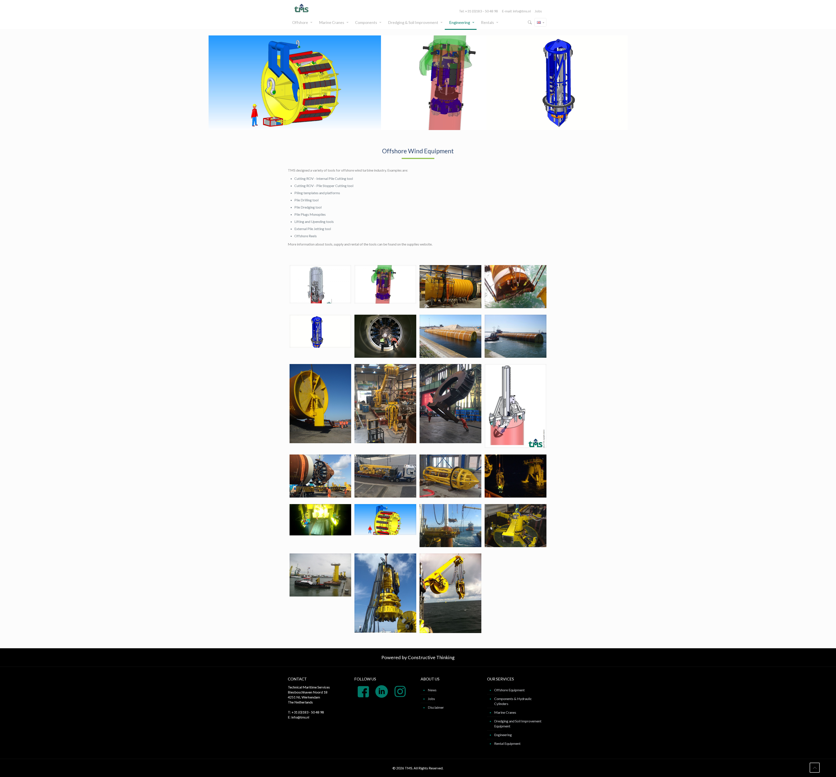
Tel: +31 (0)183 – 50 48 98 (478, 11)
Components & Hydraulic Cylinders (513, 701)
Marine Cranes (505, 712)
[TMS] (301, 8)
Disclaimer (436, 707)
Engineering (503, 735)
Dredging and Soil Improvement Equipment (517, 723)
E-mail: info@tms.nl (516, 11)
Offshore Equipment (509, 690)
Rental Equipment (507, 743)
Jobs (538, 11)
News (432, 690)
